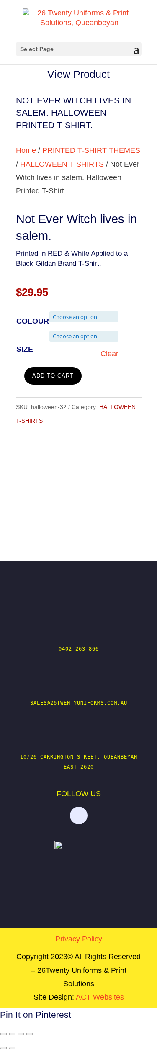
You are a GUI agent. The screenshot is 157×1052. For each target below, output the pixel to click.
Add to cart (53, 376)
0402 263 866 (79, 649)
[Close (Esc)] (29, 1034)
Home (26, 150)
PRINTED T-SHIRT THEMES (91, 150)
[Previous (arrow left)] (3, 1048)
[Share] (21, 1034)
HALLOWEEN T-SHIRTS (62, 164)
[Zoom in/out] (3, 1034)
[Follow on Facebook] (79, 815)
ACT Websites (100, 997)
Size (24, 349)
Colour (32, 321)
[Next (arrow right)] (12, 1048)
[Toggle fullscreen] (12, 1034)
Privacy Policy (78, 939)
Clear (109, 354)
